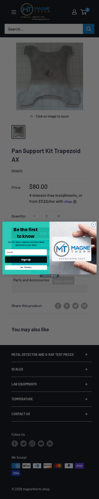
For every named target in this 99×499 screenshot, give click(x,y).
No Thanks (25, 267)
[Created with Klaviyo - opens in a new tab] (49, 275)
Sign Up (26, 259)
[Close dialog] (93, 225)
